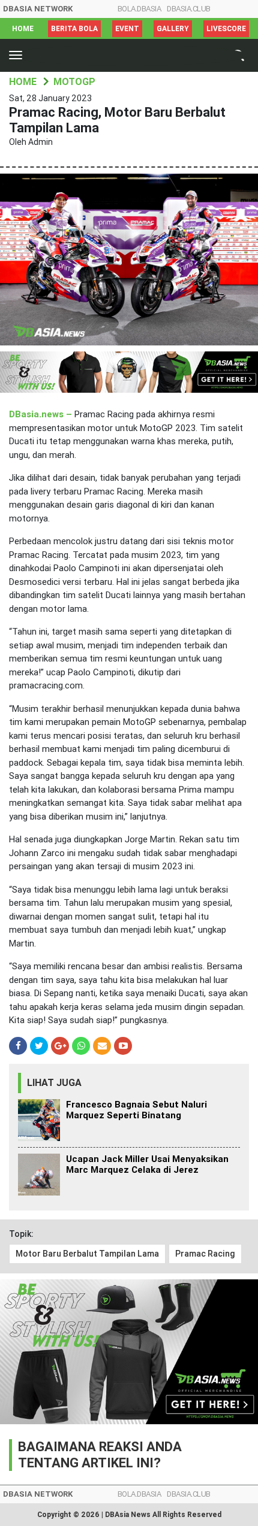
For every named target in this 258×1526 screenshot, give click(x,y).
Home (23, 29)
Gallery (173, 29)
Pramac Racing (205, 1253)
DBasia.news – (41, 414)
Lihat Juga (54, 1082)
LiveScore (226, 29)
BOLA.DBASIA (139, 8)
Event (127, 29)
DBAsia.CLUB (189, 8)
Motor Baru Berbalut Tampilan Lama (87, 1253)
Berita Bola (74, 29)
